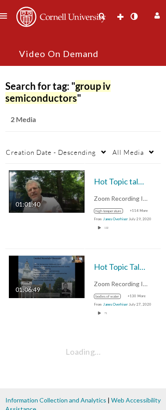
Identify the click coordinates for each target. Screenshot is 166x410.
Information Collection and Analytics (55, 400)
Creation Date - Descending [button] (51, 152)
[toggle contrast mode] (134, 16)
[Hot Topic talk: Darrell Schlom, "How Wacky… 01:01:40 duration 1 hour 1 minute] (47, 191)
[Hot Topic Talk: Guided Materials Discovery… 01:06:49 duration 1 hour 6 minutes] (47, 276)
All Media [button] (128, 152)
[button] (156, 14)
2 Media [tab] (23, 119)
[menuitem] (102, 16)
